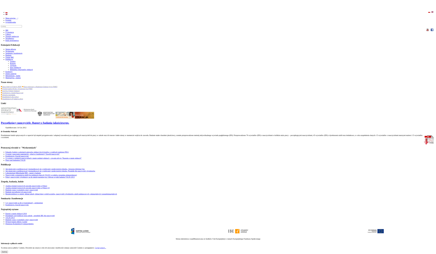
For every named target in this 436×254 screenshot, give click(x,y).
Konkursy (9, 72)
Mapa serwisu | (11, 18)
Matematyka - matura (13, 78)
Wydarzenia (9, 51)
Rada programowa (12, 40)
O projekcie (9, 32)
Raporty (13, 63)
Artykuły (13, 66)
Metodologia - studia (12, 76)
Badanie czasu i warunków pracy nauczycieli (21, 220)
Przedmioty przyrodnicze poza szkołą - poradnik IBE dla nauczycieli (30, 216)
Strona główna (10, 49)
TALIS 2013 (10, 218)
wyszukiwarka (10, 22)
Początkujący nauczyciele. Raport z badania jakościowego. (35, 122)
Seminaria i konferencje (13, 53)
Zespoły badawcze (12, 36)
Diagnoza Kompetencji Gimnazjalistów (19, 224)
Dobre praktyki (10, 74)
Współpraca (9, 38)
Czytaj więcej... (100, 248)
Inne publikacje (15, 68)
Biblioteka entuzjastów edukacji (21, 70)
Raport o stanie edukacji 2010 (16, 214)
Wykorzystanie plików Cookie (16, 222)
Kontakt (8, 20)
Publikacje (9, 59)
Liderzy (8, 34)
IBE (6, 30)
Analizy (13, 61)
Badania (8, 55)
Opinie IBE (9, 57)
